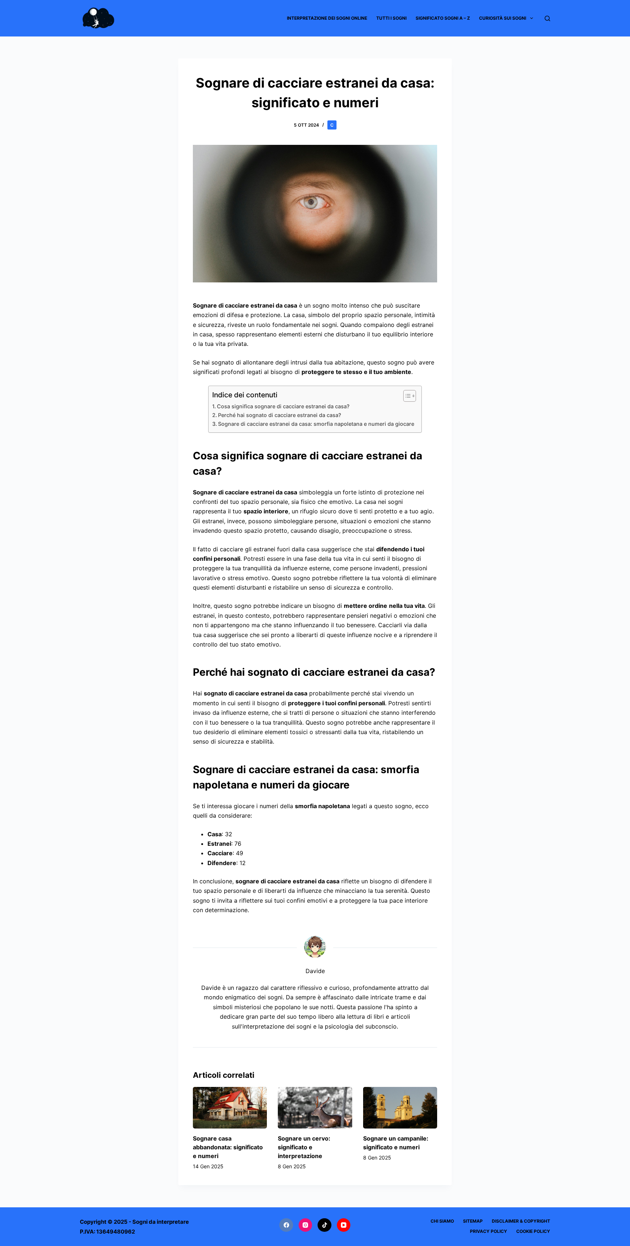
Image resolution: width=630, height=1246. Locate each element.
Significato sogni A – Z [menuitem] (443, 18)
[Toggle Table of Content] (406, 396)
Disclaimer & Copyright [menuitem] (521, 1221)
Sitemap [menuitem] (473, 1221)
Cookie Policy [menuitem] (533, 1231)
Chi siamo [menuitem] (442, 1221)
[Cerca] (547, 18)
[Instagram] (305, 1225)
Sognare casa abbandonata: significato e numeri (228, 1147)
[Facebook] (286, 1225)
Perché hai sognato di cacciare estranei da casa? (279, 415)
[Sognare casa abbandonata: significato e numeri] (230, 1108)
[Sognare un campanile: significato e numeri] (400, 1108)
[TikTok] (324, 1225)
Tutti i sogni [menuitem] (391, 18)
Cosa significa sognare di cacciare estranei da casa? (283, 406)
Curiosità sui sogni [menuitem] (502, 18)
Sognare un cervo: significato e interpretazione (304, 1147)
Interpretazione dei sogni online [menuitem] (327, 18)
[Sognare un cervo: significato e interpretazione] (315, 1108)
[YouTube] (344, 1225)
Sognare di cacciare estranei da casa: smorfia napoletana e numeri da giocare (316, 424)
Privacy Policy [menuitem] (488, 1231)
